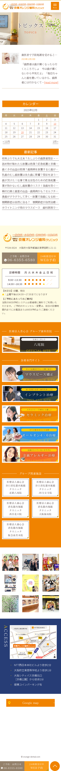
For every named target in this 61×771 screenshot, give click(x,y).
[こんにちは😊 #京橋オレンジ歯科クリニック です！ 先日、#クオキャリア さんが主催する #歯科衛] (50, 583)
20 (22, 132)
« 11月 (6, 141)
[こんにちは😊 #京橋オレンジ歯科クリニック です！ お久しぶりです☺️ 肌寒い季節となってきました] (50, 562)
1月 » (55, 141)
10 (55, 123)
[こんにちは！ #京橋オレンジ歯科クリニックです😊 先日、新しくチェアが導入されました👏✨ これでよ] (30, 562)
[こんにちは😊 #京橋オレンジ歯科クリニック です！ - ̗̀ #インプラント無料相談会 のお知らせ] (10, 583)
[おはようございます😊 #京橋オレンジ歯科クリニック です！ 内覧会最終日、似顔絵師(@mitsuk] (30, 603)
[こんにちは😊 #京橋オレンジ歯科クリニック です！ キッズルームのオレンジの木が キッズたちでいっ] (10, 603)
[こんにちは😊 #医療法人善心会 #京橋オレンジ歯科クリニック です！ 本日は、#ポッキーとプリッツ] (10, 562)
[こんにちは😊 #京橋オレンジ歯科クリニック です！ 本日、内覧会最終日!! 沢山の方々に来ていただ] (50, 603)
